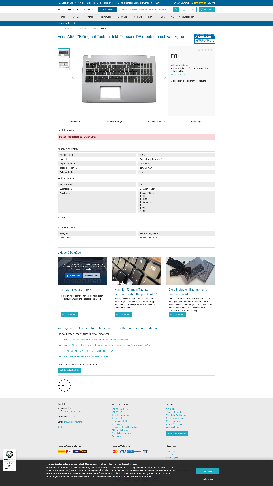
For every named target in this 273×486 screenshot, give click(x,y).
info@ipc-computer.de (73, 422)
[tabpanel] (119, 77)
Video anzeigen (75, 275)
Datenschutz (117, 418)
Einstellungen (207, 479)
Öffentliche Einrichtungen (177, 415)
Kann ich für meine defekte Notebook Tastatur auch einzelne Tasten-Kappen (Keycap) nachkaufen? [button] (107, 345)
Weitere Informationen (141, 476)
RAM (172, 17)
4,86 (192, 3)
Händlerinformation (174, 412)
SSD (163, 17)
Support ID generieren (176, 433)
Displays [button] (137, 17)
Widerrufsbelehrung (120, 430)
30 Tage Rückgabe (86, 3)
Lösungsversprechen (109, 3)
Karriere (169, 454)
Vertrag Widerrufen (174, 424)
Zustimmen (207, 471)
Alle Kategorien (186, 17)
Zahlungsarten (118, 436)
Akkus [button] (76, 17)
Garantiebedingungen (121, 433)
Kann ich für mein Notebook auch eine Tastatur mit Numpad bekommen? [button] (96, 340)
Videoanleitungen (173, 427)
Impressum (117, 424)
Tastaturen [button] (106, 17)
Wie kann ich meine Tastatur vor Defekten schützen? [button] (86, 356)
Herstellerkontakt (119, 421)
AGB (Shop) (117, 412)
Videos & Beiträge (114, 121)
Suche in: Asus (105, 9)
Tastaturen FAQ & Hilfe (69, 370)
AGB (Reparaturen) (120, 409)
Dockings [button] (122, 17)
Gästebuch (170, 451)
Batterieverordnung (120, 415)
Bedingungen (76, 269)
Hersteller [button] (62, 17)
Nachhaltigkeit (172, 457)
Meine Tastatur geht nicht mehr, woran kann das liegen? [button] (88, 351)
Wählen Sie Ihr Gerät (67, 23)
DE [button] (192, 9)
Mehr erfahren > (69, 314)
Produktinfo (75, 121)
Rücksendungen (173, 421)
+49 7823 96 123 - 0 (73, 411)
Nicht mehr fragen (91, 275)
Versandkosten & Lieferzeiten (124, 427)
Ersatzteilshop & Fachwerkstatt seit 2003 (142, 3)
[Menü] (14, 451)
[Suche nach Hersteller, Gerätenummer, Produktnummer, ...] (176, 9)
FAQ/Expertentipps (156, 121)
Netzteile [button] (90, 17)
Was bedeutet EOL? (179, 74)
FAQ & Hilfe (170, 409)
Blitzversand (67, 3)
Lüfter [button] (151, 17)
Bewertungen (197, 121)
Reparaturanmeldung (175, 418)
